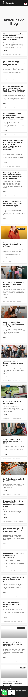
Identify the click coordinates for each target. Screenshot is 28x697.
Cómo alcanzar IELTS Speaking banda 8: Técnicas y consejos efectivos (14, 63)
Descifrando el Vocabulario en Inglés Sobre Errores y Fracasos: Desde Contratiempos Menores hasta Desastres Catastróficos (13, 145)
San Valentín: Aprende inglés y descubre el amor (14, 480)
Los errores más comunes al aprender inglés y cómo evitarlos (13, 284)
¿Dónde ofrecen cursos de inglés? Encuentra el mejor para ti (13, 363)
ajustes (12, 692)
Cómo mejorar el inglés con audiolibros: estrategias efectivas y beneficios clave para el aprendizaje (13, 175)
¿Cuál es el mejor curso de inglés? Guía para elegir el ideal (12, 441)
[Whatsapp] (4, 692)
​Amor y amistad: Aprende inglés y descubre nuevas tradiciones (12, 683)
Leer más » (5, 50)
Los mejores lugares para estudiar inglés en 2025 (12, 402)
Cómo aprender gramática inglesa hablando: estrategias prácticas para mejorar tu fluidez (13, 36)
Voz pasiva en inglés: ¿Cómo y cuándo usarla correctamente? (13, 555)
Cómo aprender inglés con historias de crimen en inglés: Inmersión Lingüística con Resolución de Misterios (14, 89)
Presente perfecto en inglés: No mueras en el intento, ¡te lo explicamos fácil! (13, 530)
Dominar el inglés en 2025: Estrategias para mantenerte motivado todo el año (13, 503)
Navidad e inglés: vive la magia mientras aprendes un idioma (12, 644)
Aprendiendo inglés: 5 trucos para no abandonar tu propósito (13, 579)
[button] (25, 4)
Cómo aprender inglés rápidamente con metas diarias (12, 604)
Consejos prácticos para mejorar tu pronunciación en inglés (13, 244)
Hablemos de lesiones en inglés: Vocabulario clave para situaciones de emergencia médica (12, 204)
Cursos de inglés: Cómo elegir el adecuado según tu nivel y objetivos (13, 324)
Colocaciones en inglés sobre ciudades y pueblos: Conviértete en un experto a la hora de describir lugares (13, 116)
